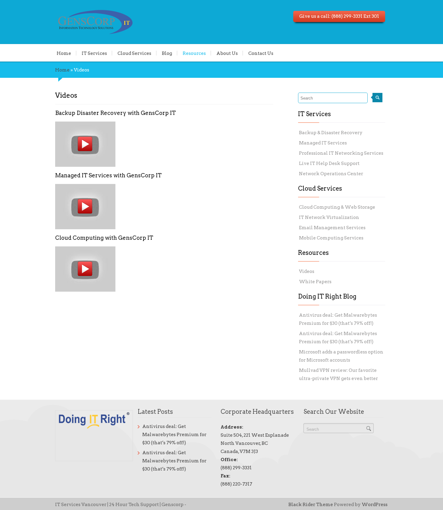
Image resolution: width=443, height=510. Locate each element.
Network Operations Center (331, 173)
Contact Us (260, 53)
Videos (306, 271)
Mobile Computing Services (331, 238)
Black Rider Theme (310, 504)
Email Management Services (332, 227)
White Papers (315, 281)
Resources (194, 53)
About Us (227, 53)
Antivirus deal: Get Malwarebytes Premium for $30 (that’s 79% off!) (174, 434)
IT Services (94, 53)
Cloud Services (134, 53)
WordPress (375, 504)
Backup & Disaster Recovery (331, 132)
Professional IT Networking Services (341, 153)
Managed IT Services (323, 143)
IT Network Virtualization (329, 217)
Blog (167, 53)
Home (64, 53)
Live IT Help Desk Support (329, 163)
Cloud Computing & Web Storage (337, 207)
